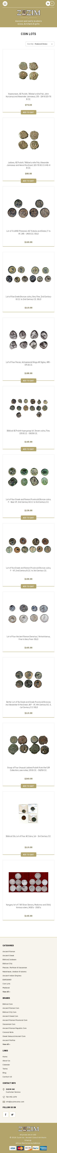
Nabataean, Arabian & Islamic (15, 972)
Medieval (6, 988)
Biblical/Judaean (9, 960)
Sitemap (28, 1140)
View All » (6, 1044)
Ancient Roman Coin (11, 1008)
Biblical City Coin (9, 1012)
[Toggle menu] (5, 3)
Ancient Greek (8, 956)
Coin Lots (6, 984)
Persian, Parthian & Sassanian (15, 968)
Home (5, 1057)
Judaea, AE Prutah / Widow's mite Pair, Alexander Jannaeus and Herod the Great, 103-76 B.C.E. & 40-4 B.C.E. (28, 165)
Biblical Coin (8, 1004)
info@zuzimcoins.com (15, 1102)
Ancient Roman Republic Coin (15, 1028)
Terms (5, 1069)
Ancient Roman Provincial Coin (15, 1020)
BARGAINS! (7, 980)
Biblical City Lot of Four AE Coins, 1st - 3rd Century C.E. (28, 836)
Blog (4, 1073)
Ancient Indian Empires (12, 976)
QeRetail (36, 1143)
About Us (6, 1061)
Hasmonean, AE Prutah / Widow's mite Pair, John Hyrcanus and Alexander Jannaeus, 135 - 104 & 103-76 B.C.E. (28, 97)
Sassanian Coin (9, 1024)
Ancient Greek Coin (10, 1016)
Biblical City (7, 964)
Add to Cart (28, 112)
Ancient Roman (9, 952)
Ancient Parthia (9, 1040)
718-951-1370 (11, 1097)
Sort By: (30, 44)
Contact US (7, 1077)
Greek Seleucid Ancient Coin (14, 1036)
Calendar (6, 1065)
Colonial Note (8, 1032)
